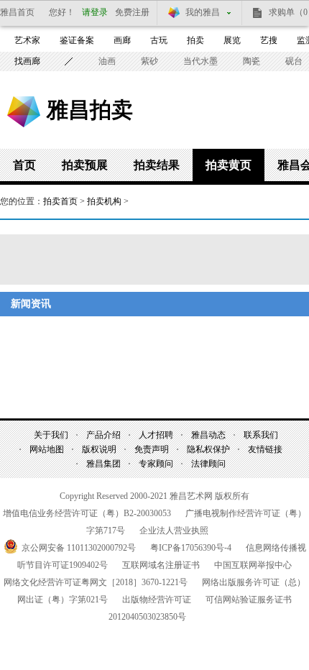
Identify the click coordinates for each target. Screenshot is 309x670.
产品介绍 (103, 435)
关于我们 (51, 435)
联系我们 (261, 435)
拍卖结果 (157, 165)
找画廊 (27, 61)
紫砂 (149, 61)
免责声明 (151, 449)
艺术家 (27, 40)
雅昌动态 (208, 435)
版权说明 (99, 449)
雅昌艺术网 (23, 111)
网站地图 (46, 449)
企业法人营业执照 (173, 531)
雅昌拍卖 (90, 109)
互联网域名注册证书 (161, 565)
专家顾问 (156, 464)
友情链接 (265, 449)
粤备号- (190, 548)
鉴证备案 (77, 40)
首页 (24, 165)
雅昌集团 (103, 464)
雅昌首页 (17, 12)
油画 (107, 61)
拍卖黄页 (229, 165)
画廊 (122, 40)
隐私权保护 (208, 449)
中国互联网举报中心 (253, 565)
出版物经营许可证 (156, 600)
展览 (232, 40)
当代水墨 (200, 61)
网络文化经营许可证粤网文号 (96, 582)
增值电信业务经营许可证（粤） (87, 513)
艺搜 (268, 40)
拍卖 (195, 40)
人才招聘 (156, 435)
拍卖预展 (85, 165)
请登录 (95, 12)
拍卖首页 (60, 201)
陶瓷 (251, 61)
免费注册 (132, 12)
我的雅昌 (202, 12)
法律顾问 (208, 464)
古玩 (158, 40)
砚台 (294, 61)
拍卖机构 (104, 201)
